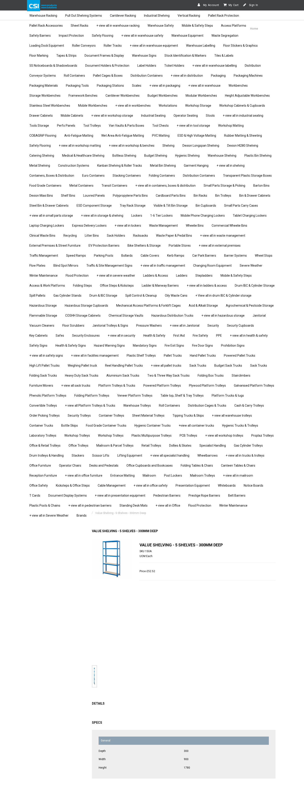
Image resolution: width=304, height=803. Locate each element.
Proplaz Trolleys (262, 435)
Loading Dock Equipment (46, 45)
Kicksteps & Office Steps (73, 485)
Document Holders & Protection (107, 65)
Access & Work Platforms (47, 285)
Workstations (168, 105)
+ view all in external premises (220, 245)
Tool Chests (160, 125)
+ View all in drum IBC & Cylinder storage (223, 295)
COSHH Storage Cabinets (83, 315)
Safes (60, 335)
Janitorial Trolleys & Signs (110, 325)
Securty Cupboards (240, 325)
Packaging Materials (43, 85)
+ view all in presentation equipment (120, 495)
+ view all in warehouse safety (142, 35)
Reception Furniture (43, 475)
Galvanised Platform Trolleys (254, 385)
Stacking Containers (127, 175)
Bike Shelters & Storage (144, 245)
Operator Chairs (70, 465)
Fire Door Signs (202, 345)
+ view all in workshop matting (80, 145)
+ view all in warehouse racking (118, 25)
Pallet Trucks (173, 355)
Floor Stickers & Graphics (240, 45)
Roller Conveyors (84, 45)
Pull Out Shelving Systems (83, 15)
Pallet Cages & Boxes (108, 75)
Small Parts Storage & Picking (224, 185)
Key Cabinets (38, 335)
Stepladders (204, 275)
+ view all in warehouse (204, 85)
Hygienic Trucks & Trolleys (240, 425)
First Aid (179, 335)
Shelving (168, 145)
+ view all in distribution (187, 75)
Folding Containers (162, 175)
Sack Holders (116, 235)
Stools (210, 115)
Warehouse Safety (161, 25)
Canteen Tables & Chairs (238, 465)
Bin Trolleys (223, 195)
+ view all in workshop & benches (131, 145)
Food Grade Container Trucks (106, 425)
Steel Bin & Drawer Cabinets (49, 205)
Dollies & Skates (180, 445)
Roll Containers (74, 75)
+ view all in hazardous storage (223, 315)
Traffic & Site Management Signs (109, 265)
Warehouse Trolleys (137, 405)
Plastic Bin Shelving (258, 155)
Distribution (253, 65)
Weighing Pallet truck (82, 365)
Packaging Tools (77, 85)
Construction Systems (73, 165)
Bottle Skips (69, 425)
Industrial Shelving (157, 15)
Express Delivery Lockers (89, 225)
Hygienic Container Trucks (152, 425)
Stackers (78, 455)
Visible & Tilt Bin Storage (171, 205)
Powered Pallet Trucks (239, 355)
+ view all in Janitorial (184, 325)
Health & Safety (154, 335)
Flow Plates (37, 265)
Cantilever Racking (123, 15)
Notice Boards (253, 485)
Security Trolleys (79, 415)
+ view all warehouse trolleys (232, 415)
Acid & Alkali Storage (203, 305)
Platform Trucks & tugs (228, 395)
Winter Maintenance (43, 275)
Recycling (70, 235)
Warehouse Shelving (222, 155)
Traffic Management (43, 255)
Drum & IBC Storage (103, 295)
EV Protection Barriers (104, 245)
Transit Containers (114, 185)
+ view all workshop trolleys (224, 435)
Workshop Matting (231, 125)
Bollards (127, 255)
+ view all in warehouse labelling (214, 65)
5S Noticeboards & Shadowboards (53, 65)
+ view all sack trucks (75, 385)
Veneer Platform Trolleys (134, 395)
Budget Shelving (155, 155)
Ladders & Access (155, 275)
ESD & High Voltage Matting (197, 135)
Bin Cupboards (206, 205)
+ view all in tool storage (193, 125)
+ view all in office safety (151, 485)
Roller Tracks (113, 45)
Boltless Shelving (124, 155)
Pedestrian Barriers (166, 495)
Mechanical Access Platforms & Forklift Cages (148, 305)
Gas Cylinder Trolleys (248, 445)
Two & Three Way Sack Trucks (168, 375)
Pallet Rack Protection (223, 15)
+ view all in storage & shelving (102, 215)
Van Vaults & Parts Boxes (126, 125)
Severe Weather (251, 265)
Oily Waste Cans (176, 295)
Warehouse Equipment (187, 35)
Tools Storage (39, 125)
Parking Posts (103, 255)
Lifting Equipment (129, 455)
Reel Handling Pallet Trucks (124, 365)
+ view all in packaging (164, 85)
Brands (82, 515)
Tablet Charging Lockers (250, 215)
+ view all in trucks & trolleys (245, 455)
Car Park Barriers (204, 255)
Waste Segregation (224, 35)
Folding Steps (82, 285)
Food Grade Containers (45, 185)
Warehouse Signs (144, 55)
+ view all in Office (168, 505)
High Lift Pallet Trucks (44, 365)
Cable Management (112, 485)
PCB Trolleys (188, 435)
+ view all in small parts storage (51, 215)
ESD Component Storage (94, 205)
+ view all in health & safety (249, 335)
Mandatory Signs (145, 345)
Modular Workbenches (201, 95)
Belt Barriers (236, 495)
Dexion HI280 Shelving (242, 145)
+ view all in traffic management (162, 265)
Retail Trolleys (151, 445)
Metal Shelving (39, 165)
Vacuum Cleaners (41, 325)
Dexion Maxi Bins (41, 195)
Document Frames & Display (104, 55)
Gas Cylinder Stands (67, 295)
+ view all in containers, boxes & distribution (165, 185)
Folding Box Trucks (211, 375)
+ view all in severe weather (116, 275)
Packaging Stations (110, 85)
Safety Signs (38, 345)
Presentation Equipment (193, 485)
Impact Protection (71, 35)
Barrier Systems (235, 255)
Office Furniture (40, 465)
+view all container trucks (196, 425)
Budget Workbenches (163, 95)
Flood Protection (77, 275)
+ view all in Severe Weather (49, 515)
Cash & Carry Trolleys (249, 405)
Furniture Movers (41, 385)
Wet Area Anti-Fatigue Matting (122, 135)
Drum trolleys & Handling (46, 455)
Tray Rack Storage (133, 205)
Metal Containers (81, 185)
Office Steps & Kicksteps (117, 285)
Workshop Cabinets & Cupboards (242, 105)
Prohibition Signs (233, 345)
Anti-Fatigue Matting (78, 135)
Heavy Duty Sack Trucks (81, 375)
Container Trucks (41, 425)
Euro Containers (93, 175)
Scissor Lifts (100, 455)
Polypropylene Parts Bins (130, 195)
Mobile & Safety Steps (197, 25)
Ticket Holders (174, 65)
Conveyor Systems (42, 75)
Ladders (181, 275)
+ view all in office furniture (83, 475)
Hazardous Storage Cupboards (86, 305)
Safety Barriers (40, 35)
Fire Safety (200, 335)
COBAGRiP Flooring (42, 135)
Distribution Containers (147, 75)
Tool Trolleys (92, 125)
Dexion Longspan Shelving (200, 145)
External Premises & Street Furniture (55, 245)
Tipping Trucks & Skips (188, 415)
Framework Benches (83, 95)
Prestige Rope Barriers (204, 495)
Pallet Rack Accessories (46, 25)
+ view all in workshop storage (112, 115)
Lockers (136, 215)
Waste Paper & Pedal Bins (174, 235)
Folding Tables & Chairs (197, 465)
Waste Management (163, 225)
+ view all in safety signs (46, 355)
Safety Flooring (102, 35)
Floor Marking (38, 55)
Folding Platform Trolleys (91, 395)
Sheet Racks (79, 25)
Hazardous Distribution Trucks (172, 315)
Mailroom (149, 475)
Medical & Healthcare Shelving (83, 155)
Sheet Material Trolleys (148, 415)
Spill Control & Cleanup (141, 295)
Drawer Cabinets (41, 115)
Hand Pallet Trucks (203, 355)
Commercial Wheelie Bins (229, 225)
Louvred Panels (94, 195)
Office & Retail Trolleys (45, 445)
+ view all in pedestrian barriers (89, 505)
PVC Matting (161, 135)
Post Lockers (173, 475)
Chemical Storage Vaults (126, 315)
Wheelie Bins (195, 225)
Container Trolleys (111, 415)
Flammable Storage (43, 315)
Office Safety (38, 485)
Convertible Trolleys (43, 405)
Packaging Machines (248, 75)
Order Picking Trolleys (44, 415)
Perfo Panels (66, 125)
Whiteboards (227, 485)
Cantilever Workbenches (122, 95)
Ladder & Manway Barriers (160, 285)
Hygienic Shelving (187, 155)
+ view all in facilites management (95, 355)
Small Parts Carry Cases (241, 205)
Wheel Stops (263, 255)
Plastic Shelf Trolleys (141, 355)
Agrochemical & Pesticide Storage (250, 305)
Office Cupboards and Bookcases (149, 465)
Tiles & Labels (223, 55)
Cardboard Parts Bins (171, 195)
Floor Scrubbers (73, 325)
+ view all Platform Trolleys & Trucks (90, 405)
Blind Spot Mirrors (65, 265)
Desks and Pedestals (103, 465)
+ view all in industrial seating (243, 115)
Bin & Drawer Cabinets (254, 195)
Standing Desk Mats (134, 505)
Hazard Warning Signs (109, 345)
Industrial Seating (153, 115)
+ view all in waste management (222, 235)
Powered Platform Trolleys (162, 385)
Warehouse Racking (43, 15)
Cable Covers (150, 255)
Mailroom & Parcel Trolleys (115, 445)
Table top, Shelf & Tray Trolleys (182, 395)
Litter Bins (92, 235)
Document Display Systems (67, 495)
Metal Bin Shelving (163, 165)
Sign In (253, 5)
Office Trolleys (78, 445)
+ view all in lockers (128, 225)
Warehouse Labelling (200, 45)
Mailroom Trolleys (202, 475)
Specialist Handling (212, 445)
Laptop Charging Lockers (46, 225)
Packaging (218, 75)
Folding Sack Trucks (43, 375)
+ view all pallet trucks (166, 365)
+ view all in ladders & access (207, 285)
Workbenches (238, 85)
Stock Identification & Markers (185, 55)
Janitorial (259, 315)
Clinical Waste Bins (42, 235)
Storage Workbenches (45, 95)
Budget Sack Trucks (228, 365)
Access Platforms (233, 25)
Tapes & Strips (66, 55)
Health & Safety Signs (70, 345)
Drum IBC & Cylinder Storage (255, 285)
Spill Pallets (37, 295)
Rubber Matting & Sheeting (243, 135)
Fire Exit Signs (174, 345)
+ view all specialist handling (169, 455)
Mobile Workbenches (92, 105)
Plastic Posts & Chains (44, 505)
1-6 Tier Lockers (161, 215)
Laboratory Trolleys (42, 435)
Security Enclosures (86, 335)
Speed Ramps (76, 255)
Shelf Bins (68, 195)
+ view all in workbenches (133, 105)
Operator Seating (186, 115)
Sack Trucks (197, 365)
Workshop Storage (198, 105)
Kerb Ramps (175, 255)
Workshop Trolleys (77, 435)
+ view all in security (121, 335)
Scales (136, 85)
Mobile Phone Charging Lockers (203, 215)
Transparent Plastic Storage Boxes (247, 175)
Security (213, 325)
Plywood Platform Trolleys (207, 385)
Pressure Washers (149, 325)
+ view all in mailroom (238, 475)
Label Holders (146, 65)
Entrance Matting (122, 475)
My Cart (234, 5)
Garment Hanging (196, 165)
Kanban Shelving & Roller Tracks (119, 165)
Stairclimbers (241, 375)
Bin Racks (200, 195)
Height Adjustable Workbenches (247, 95)
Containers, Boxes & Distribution (51, 175)
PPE (219, 335)
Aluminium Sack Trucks (122, 375)
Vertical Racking (189, 15)
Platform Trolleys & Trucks (116, 385)
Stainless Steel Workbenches (49, 105)
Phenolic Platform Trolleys (47, 395)
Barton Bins (261, 185)
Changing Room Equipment (212, 265)
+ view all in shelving (231, 165)
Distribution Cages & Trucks (207, 405)
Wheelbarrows (207, 455)
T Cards (34, 495)
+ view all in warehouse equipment (154, 45)
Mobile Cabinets (72, 115)
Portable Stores (180, 245)
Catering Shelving (41, 155)
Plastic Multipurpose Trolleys (152, 435)
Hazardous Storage (43, 305)
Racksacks (140, 235)
